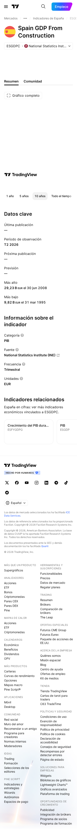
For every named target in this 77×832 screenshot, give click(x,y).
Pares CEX (11, 601)
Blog (43, 664)
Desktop (9, 706)
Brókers (45, 604)
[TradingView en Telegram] (56, 483)
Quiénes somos (50, 655)
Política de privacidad (54, 729)
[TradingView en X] (7, 483)
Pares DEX (11, 605)
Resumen (46, 600)
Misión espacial (50, 660)
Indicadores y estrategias (13, 786)
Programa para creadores (14, 735)
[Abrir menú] (6, 6)
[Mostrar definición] (22, 335)
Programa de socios (53, 819)
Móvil (7, 702)
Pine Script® (12, 689)
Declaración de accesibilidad (50, 740)
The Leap (46, 617)
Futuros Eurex (49, 634)
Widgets (45, 775)
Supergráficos (13, 570)
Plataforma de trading (55, 794)
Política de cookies (52, 734)
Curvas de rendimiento (19, 676)
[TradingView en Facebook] (17, 483)
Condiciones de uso (53, 716)
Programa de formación (56, 823)
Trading (9, 758)
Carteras (10, 671)
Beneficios (11, 649)
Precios (45, 578)
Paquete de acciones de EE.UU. (56, 641)
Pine (7, 610)
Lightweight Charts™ (54, 784)
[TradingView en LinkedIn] (46, 483)
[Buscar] (43, 6)
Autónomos (11, 797)
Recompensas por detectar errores (52, 753)
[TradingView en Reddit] (7, 492)
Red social (11, 719)
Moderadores (13, 746)
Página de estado (52, 759)
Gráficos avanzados (53, 789)
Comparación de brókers (51, 610)
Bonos (8, 592)
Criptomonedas (14, 596)
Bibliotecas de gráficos (55, 780)
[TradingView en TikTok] (66, 483)
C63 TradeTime (50, 704)
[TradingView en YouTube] (27, 483)
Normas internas (15, 741)
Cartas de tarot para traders (54, 697)
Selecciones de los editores (16, 769)
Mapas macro (13, 685)
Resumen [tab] (11, 81)
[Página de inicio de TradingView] (15, 6)
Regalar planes (50, 587)
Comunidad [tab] (33, 81)
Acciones (10, 583)
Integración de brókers (55, 814)
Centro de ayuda (51, 669)
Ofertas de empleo (52, 673)
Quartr (44, 546)
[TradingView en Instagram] (36, 483)
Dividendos (11, 654)
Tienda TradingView (53, 691)
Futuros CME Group (53, 630)
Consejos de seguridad (55, 746)
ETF (6, 587)
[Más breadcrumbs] (25, 18)
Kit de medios (49, 678)
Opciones (10, 680)
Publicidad (47, 810)
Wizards (9, 792)
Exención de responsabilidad (51, 723)
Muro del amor (13, 724)
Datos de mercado (52, 582)
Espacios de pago (16, 801)
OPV (7, 658)
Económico (11, 645)
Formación (11, 763)
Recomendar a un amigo (20, 728)
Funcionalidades (51, 573)
